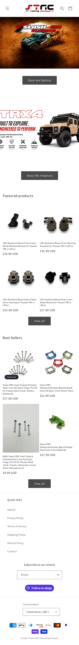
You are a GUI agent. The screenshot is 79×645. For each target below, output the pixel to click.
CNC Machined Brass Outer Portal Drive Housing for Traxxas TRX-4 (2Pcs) (19, 302)
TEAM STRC (33, 638)
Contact (12, 551)
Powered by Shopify (49, 638)
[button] (7, 8)
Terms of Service (17, 526)
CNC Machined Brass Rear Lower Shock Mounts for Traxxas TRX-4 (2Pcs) (56, 302)
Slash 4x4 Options (39, 80)
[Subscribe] (58, 575)
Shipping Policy (16, 534)
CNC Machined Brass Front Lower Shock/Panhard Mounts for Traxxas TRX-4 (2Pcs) (20, 246)
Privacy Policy (15, 518)
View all (39, 321)
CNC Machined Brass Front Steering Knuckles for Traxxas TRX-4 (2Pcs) (58, 244)
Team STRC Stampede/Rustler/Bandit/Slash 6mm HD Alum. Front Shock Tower (56, 388)
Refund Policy (15, 543)
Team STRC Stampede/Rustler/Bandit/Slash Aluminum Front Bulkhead (56, 447)
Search (11, 509)
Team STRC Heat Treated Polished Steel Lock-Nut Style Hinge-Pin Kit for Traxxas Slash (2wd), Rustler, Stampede (20, 389)
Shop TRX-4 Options (40, 175)
